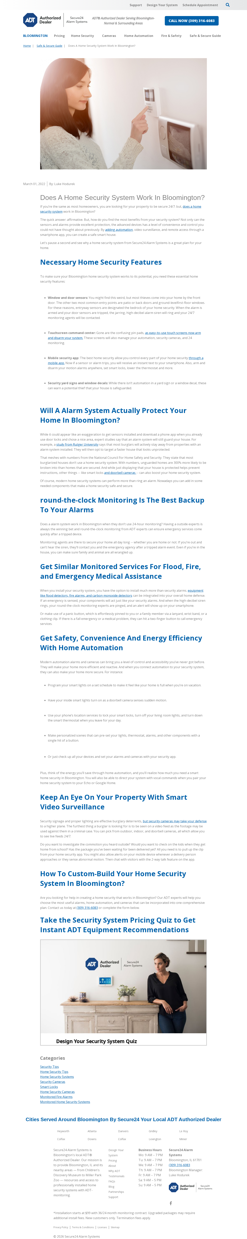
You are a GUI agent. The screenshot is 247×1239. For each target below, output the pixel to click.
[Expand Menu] (96, 35)
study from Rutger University (77, 444)
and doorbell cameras (120, 473)
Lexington (155, 1139)
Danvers (123, 1131)
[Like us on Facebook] (171, 1204)
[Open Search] (228, 5)
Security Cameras (52, 1082)
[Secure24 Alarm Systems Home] (55, 20)
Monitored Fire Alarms (56, 1097)
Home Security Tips (54, 1072)
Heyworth (63, 1131)
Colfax (61, 1139)
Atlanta (92, 1131)
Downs (92, 1139)
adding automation (119, 230)
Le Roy (183, 1131)
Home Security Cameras (57, 1092)
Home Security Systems (57, 1077)
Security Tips (49, 1067)
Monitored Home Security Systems (65, 1102)
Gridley (153, 1131)
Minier (183, 1139)
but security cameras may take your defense (175, 821)
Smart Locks (49, 1087)
